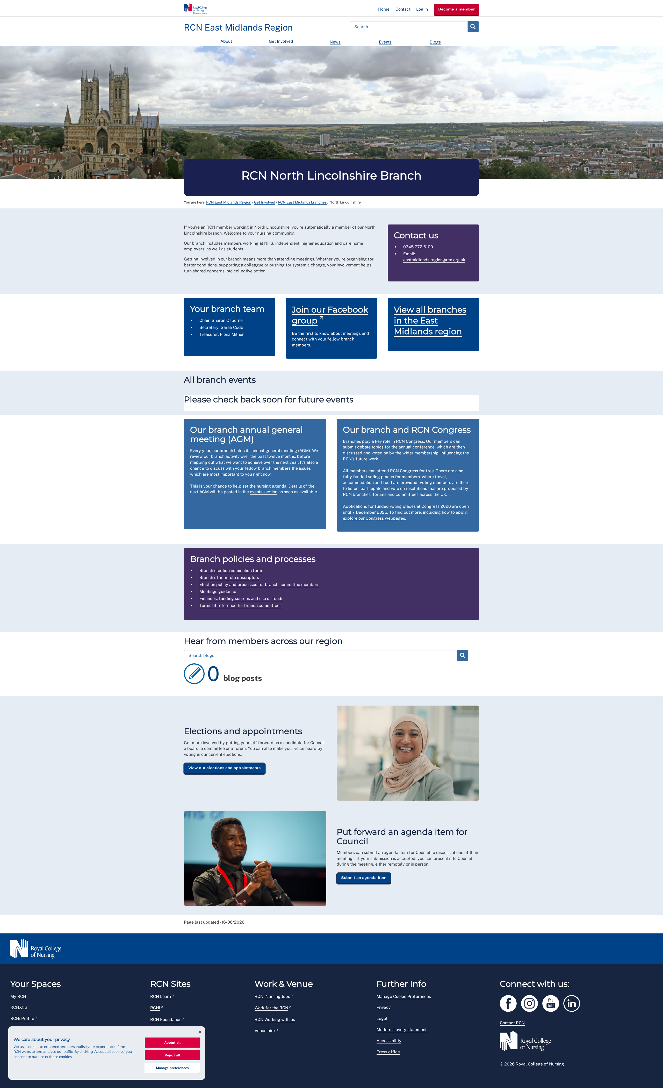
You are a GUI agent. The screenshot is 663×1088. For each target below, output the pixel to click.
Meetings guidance (217, 591)
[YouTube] (553, 1002)
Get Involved (281, 41)
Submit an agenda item (363, 878)
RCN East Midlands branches (302, 202)
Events (385, 42)
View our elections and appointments (224, 768)
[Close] (199, 1032)
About (226, 41)
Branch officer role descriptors (229, 577)
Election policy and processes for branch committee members (259, 584)
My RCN (18, 996)
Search (473, 26)
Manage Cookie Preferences (404, 996)
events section (263, 491)
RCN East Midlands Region (228, 202)
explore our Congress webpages (374, 518)
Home (384, 9)
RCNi (155, 1007)
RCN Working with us (275, 1019)
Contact (402, 9)
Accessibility (389, 1040)
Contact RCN (512, 1022)
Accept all (172, 1043)
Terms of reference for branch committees (240, 605)
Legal (382, 1018)
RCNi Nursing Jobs (272, 996)
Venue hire (265, 1030)
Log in (422, 9)
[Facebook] (510, 1002)
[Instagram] (531, 1002)
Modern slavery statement (402, 1029)
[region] (106, 1053)
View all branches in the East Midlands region (430, 320)
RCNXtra (18, 1007)
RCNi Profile (22, 1018)
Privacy (384, 1007)
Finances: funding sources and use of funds (241, 598)
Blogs (435, 42)
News (335, 42)
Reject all (172, 1055)
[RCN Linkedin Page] (573, 1002)
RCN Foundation (166, 1019)
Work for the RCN (271, 1007)
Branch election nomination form (230, 570)
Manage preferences (172, 1068)
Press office (388, 1051)
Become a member (456, 9)
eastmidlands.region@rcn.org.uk (434, 259)
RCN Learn (160, 996)
